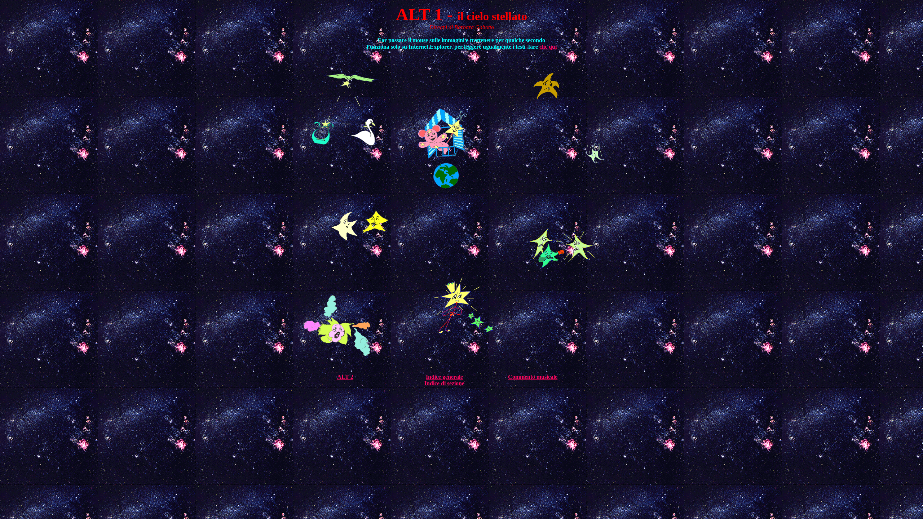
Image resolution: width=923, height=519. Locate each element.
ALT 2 (345, 377)
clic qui (548, 47)
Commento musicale (532, 377)
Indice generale (444, 377)
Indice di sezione (444, 383)
